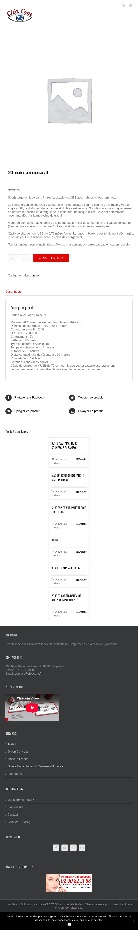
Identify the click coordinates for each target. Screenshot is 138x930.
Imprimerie (15, 773)
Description (13, 291)
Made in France (18, 759)
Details (83, 459)
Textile (12, 744)
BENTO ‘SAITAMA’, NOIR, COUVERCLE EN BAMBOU (64, 445)
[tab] (69, 292)
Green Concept (18, 751)
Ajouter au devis (53, 258)
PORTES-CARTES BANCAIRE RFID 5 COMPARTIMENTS (66, 598)
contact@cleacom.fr (28, 673)
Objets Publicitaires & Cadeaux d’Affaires (35, 766)
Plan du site (15, 807)
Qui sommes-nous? (21, 799)
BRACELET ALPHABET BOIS (65, 568)
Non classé (31, 275)
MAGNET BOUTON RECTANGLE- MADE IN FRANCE (68, 477)
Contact (13, 814)
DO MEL (55, 540)
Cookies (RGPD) (19, 822)
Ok (69, 924)
